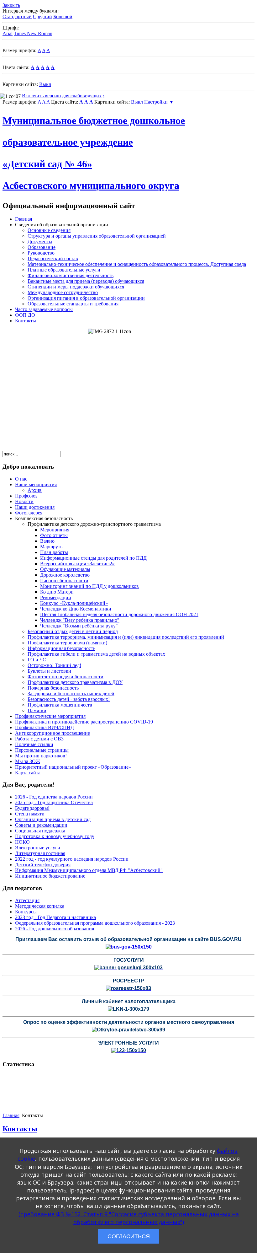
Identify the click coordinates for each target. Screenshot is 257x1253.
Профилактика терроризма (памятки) (67, 642)
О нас (21, 478)
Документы (40, 241)
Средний (42, 16)
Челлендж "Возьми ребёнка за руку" (79, 625)
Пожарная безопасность (53, 688)
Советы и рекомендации (41, 825)
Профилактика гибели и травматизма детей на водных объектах (96, 654)
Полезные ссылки (34, 744)
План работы (54, 552)
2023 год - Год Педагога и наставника (55, 917)
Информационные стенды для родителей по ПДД (93, 558)
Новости (24, 501)
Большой (62, 16)
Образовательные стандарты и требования (73, 303)
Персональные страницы (42, 750)
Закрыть (11, 5)
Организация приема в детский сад (53, 819)
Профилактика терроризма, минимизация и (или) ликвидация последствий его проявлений (126, 637)
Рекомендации (55, 597)
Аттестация (27, 900)
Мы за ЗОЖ (27, 761)
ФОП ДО (25, 315)
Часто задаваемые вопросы (44, 309)
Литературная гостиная (40, 853)
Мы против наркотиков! (41, 755)
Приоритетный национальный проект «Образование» (73, 767)
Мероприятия (54, 529)
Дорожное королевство (65, 575)
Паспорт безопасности (64, 580)
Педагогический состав (53, 258)
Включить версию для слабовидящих (62, 95)
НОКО (22, 842)
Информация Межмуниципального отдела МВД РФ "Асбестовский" (89, 870)
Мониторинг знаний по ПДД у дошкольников (89, 586)
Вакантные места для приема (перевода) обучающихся (86, 281)
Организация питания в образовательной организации (86, 298)
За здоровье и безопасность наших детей (71, 693)
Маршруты (52, 546)
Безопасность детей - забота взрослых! (69, 699)
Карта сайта (27, 772)
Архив (35, 490)
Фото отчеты (54, 535)
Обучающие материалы (65, 569)
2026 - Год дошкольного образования (54, 928)
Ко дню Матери (57, 591)
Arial (8, 33)
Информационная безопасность (61, 648)
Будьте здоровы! (32, 808)
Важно (47, 541)
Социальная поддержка (40, 830)
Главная (23, 219)
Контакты (25, 320)
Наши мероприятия (36, 484)
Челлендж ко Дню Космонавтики (75, 608)
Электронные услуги (37, 847)
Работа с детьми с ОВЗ (39, 738)
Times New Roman (33, 33)
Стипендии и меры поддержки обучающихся (76, 286)
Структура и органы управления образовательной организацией (97, 236)
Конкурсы (26, 911)
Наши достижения (35, 507)
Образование (41, 247)
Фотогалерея (28, 512)
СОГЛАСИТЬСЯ (129, 1236)
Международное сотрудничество (63, 292)
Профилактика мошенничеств (60, 704)
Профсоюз (26, 495)
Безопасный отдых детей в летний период (73, 631)
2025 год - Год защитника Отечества (54, 802)
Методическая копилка (39, 906)
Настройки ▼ (159, 102)
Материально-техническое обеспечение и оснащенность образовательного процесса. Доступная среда (137, 264)
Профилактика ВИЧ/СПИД (44, 727)
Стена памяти (30, 813)
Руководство (41, 252)
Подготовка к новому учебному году (54, 836)
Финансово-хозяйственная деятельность (70, 275)
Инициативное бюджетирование (50, 876)
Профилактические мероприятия (50, 716)
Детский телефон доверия (43, 864)
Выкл (45, 84)
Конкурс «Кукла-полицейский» (74, 603)
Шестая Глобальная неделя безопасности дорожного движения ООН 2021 (119, 614)
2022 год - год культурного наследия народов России (71, 859)
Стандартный (17, 16)
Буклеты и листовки (49, 671)
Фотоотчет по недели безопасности (65, 676)
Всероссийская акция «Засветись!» (77, 563)
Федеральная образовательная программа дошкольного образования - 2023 (95, 923)
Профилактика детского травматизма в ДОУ (75, 682)
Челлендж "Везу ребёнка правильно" (79, 620)
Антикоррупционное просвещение (52, 733)
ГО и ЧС (37, 659)
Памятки (37, 710)
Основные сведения (49, 230)
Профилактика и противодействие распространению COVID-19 (84, 721)
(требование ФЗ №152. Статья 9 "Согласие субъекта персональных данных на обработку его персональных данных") (128, 1218)
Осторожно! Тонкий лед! (54, 665)
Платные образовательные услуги (64, 269)
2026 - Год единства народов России (54, 796)
